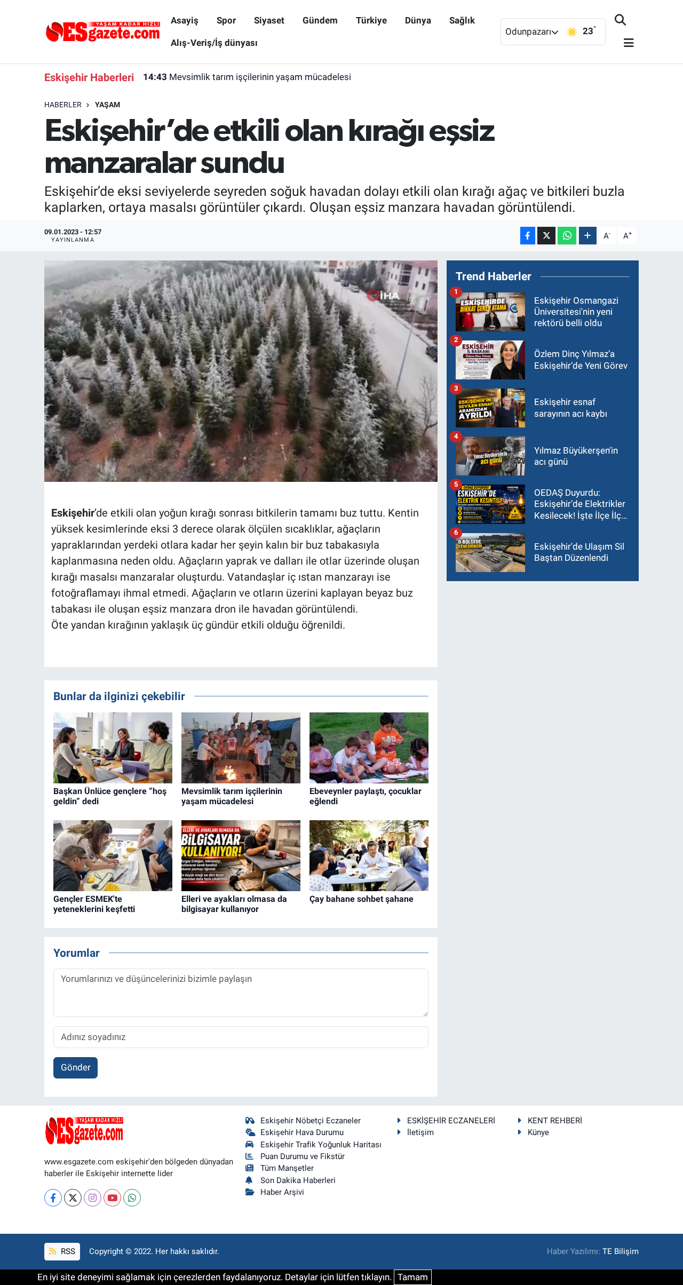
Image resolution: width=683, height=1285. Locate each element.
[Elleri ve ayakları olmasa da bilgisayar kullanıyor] (240, 855)
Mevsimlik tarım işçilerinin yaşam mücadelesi (247, 77)
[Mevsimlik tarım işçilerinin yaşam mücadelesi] (240, 747)
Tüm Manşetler (287, 1168)
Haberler (63, 104)
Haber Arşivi (282, 1192)
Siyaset (269, 20)
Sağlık (462, 20)
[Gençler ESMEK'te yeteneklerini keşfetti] (112, 855)
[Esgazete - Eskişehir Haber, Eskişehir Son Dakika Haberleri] (103, 31)
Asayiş (184, 20)
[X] (73, 1198)
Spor (226, 20)
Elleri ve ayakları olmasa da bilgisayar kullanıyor (234, 904)
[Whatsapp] (132, 1198)
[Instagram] (92, 1198)
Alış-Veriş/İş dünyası (214, 42)
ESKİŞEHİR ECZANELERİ (451, 1120)
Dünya (418, 20)
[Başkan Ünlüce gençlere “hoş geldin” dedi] (112, 747)
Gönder (76, 1067)
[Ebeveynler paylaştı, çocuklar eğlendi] (368, 747)
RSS (67, 1251)
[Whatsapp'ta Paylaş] (567, 235)
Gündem (320, 20)
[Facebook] (53, 1198)
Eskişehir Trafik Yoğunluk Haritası (321, 1144)
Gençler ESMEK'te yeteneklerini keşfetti (94, 904)
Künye (538, 1132)
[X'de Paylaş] (546, 235)
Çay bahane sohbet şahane (361, 899)
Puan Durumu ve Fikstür (302, 1156)
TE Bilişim (620, 1251)
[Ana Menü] (624, 43)
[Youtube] (112, 1198)
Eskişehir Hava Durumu (302, 1132)
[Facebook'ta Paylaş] (527, 235)
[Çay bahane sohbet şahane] (368, 855)
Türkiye (371, 20)
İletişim (420, 1132)
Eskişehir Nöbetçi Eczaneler (310, 1120)
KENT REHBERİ (555, 1120)
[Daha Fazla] (588, 235)
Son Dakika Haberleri (298, 1180)
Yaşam (107, 104)
